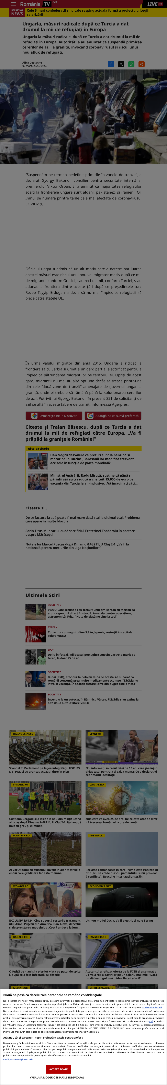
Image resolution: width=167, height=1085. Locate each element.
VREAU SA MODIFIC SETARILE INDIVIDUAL (57, 1077)
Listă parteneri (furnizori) (18, 1059)
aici (151, 1021)
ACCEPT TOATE (58, 1069)
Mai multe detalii (152, 1007)
